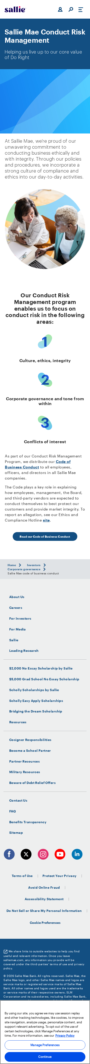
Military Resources (24, 772)
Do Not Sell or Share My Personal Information (44, 911)
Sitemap (16, 832)
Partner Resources (24, 761)
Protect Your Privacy (59, 876)
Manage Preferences (44, 1045)
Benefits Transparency (27, 822)
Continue (44, 1056)
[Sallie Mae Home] (15, 9)
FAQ (12, 811)
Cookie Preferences (45, 923)
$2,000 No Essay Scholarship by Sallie (41, 668)
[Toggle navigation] (80, 9)
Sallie (13, 640)
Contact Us (18, 800)
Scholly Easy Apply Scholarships (36, 701)
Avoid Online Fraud (44, 887)
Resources (18, 722)
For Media (17, 629)
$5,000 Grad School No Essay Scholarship (44, 679)
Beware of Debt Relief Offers (32, 783)
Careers (15, 608)
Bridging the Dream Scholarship (35, 711)
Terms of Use (22, 876)
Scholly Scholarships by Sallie (34, 690)
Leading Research (24, 651)
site (46, 520)
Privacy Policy (65, 1035)
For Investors (20, 618)
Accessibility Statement (44, 899)
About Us (16, 597)
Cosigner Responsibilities (30, 740)
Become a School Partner (30, 750)
